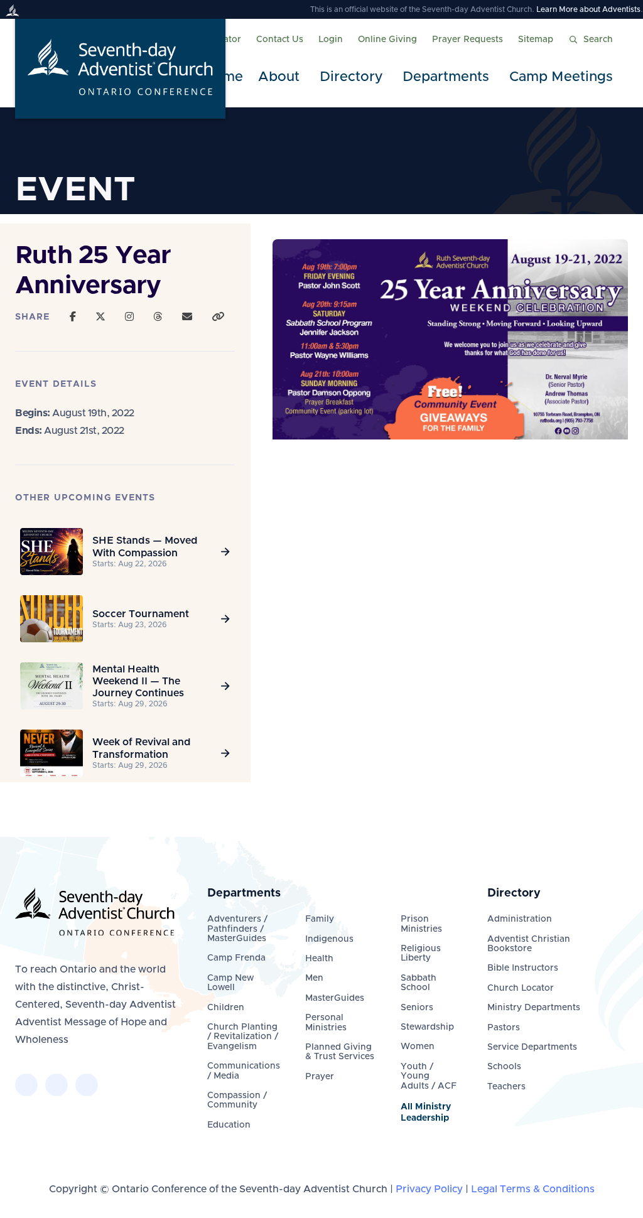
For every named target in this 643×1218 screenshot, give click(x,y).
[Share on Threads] (157, 317)
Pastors (503, 1027)
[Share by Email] (187, 317)
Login (330, 39)
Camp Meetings (561, 77)
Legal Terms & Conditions (533, 1189)
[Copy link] (218, 317)
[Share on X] (100, 317)
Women (418, 1046)
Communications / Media (243, 1071)
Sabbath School (418, 983)
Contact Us (279, 39)
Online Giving (387, 39)
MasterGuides (334, 998)
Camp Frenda (236, 958)
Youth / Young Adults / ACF (429, 1076)
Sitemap (535, 39)
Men (314, 978)
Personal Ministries (326, 1022)
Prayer (319, 1076)
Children (225, 1007)
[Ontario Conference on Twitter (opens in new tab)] (56, 1085)
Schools (504, 1066)
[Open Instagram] (129, 317)
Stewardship (427, 1027)
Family (319, 919)
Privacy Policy (429, 1189)
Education (229, 1125)
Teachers (506, 1086)
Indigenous (329, 939)
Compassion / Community (237, 1100)
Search (598, 39)
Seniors (417, 1007)
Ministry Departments (533, 1007)
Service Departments (532, 1047)
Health (319, 958)
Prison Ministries (421, 924)
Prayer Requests (467, 39)
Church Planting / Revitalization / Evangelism (242, 1037)
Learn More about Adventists (588, 9)
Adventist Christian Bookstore (528, 944)
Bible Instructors (522, 968)
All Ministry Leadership (426, 1112)
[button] (281, 77)
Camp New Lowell (230, 983)
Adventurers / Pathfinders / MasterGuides (237, 929)
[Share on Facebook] (73, 317)
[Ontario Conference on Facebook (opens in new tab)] (26, 1085)
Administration (519, 919)
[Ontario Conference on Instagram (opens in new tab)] (86, 1085)
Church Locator (520, 988)
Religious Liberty (421, 953)
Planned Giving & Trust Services (339, 1052)
